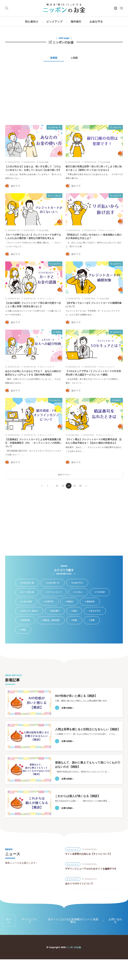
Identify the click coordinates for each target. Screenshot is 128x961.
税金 (77, 611)
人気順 (74, 57)
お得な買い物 (30, 582)
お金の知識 (44, 162)
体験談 (58, 332)
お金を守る (96, 21)
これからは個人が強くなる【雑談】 (77, 796)
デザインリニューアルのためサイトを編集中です (90, 868)
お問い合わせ (115, 920)
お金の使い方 (56, 127)
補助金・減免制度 (54, 620)
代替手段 (52, 601)
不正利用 (103, 592)
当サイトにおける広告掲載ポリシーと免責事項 (73, 920)
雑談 (26, 629)
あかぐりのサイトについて (79, 883)
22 (57, 485)
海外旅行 (76, 21)
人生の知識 (29, 601)
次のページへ (64, 474)
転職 (77, 620)
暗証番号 (117, 400)
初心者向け (31, 21)
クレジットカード (108, 230)
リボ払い (81, 592)
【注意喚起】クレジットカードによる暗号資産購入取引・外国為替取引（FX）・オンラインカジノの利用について (33, 443)
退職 (95, 620)
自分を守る (98, 611)
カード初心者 (56, 195)
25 (74, 485)
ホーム (8, 920)
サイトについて (57, 592)
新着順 (53, 57)
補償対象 (28, 620)
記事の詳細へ (68, 708)
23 (63, 485)
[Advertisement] (33, 95)
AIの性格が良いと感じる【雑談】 (76, 696)
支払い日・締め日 (32, 611)
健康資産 (93, 601)
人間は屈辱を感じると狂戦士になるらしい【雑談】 (87, 729)
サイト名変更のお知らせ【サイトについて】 (88, 853)
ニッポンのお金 (73, 947)
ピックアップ (54, 21)
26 (80, 485)
